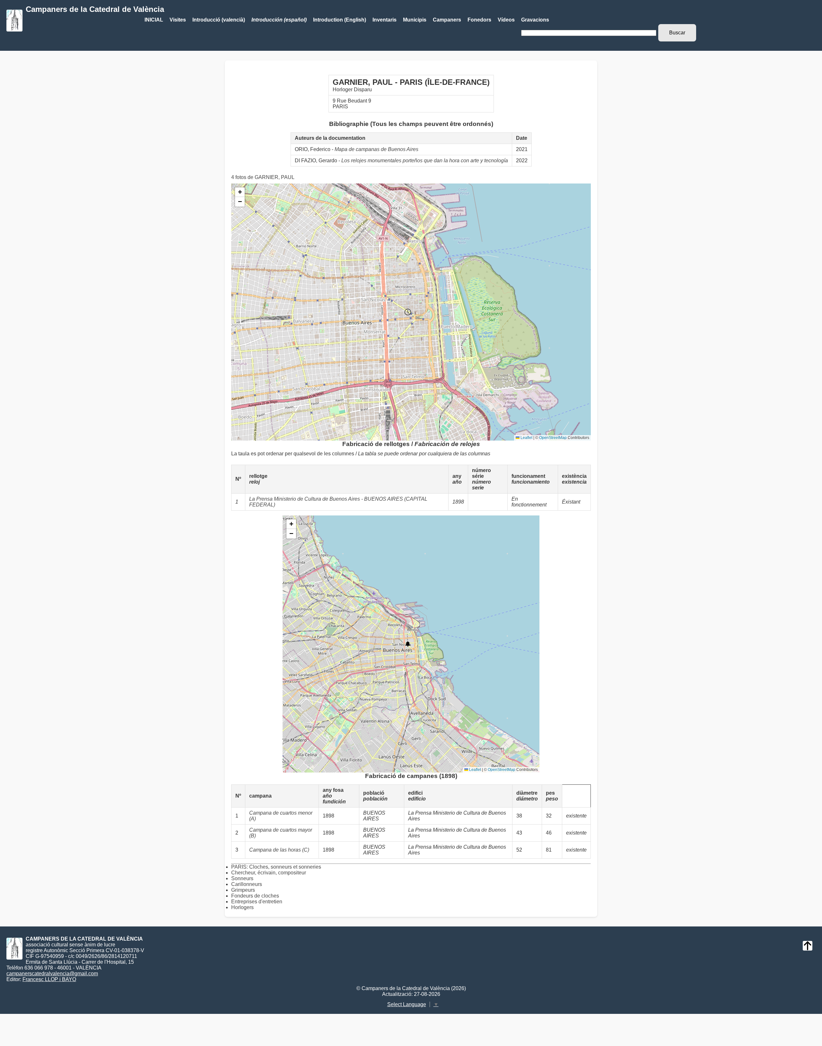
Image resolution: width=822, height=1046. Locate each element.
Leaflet (526, 437)
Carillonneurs (246, 884)
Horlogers (242, 907)
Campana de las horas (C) (279, 850)
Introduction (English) (339, 19)
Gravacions (535, 19)
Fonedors (479, 19)
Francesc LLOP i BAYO (49, 979)
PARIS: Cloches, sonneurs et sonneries (276, 867)
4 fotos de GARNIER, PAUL (262, 177)
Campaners (447, 19)
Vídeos (506, 19)
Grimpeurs (243, 890)
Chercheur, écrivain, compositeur (268, 872)
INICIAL (153, 19)
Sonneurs (242, 878)
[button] (408, 312)
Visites (178, 19)
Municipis (414, 19)
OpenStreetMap (553, 437)
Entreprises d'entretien (256, 901)
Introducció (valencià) (218, 19)
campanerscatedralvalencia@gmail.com (52, 973)
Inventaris (384, 19)
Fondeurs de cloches (255, 895)
